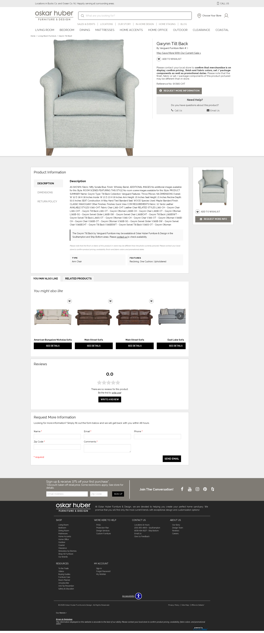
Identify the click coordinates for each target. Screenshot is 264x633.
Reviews (175, 531)
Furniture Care (64, 577)
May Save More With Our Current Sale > (179, 53)
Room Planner (64, 580)
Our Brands (63, 557)
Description (45, 183)
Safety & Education (66, 589)
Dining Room (63, 531)
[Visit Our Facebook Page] (182, 489)
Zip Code (39, 441)
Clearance (201, 30)
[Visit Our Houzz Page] (212, 489)
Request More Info (215, 219)
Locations (106, 24)
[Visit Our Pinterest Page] (205, 489)
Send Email (172, 458)
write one (116, 393)
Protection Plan (102, 528)
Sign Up (118, 494)
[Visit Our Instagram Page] (197, 489)
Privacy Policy (174, 605)
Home (33, 36)
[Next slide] (180, 316)
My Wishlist (101, 574)
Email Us (214, 110)
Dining (85, 30)
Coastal (222, 30)
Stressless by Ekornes (67, 551)
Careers (175, 534)
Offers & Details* (197, 605)
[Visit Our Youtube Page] (190, 489)
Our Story (124, 24)
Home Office (158, 30)
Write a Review (110, 399)
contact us (122, 237)
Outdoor (180, 30)
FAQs (98, 525)
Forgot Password (103, 571)
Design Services (103, 531)
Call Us (178, 110)
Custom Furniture (103, 534)
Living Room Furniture (47, 36)
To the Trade (63, 568)
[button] (209, 15)
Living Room (44, 30)
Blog (184, 24)
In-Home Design (145, 24)
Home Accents (131, 30)
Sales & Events (86, 24)
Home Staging (167, 24)
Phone (138, 431)
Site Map (185, 605)
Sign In (99, 568)
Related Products (78, 278)
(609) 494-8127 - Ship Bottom (146, 531)
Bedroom (67, 30)
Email (87, 431)
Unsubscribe (63, 583)
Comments (90, 441)
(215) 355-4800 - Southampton (147, 528)
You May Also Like (45, 278)
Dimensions (45, 192)
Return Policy (47, 201)
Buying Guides (64, 574)
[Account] (226, 16)
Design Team (177, 528)
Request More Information (182, 90)
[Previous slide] (39, 316)
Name (38, 431)
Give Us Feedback (141, 536)
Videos (61, 571)
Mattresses (104, 30)
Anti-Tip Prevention (66, 586)
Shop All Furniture (65, 554)
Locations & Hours (142, 525)
